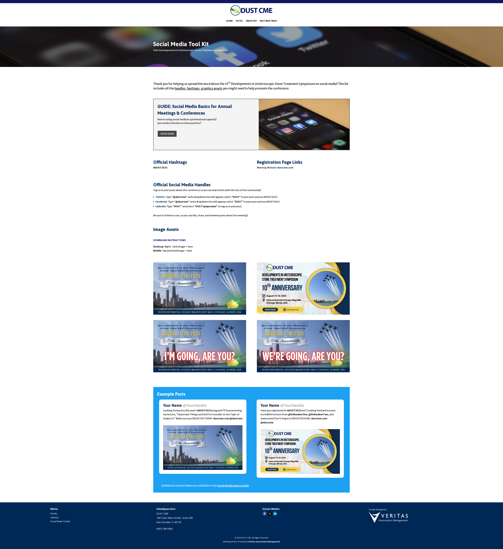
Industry (251, 21)
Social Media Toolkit (60, 521)
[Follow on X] (270, 514)
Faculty (53, 514)
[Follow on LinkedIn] (275, 514)
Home (229, 21)
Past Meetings (268, 21)
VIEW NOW (167, 133)
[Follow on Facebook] (265, 514)
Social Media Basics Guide (233, 485)
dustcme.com (285, 167)
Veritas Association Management (264, 541)
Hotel (239, 21)
